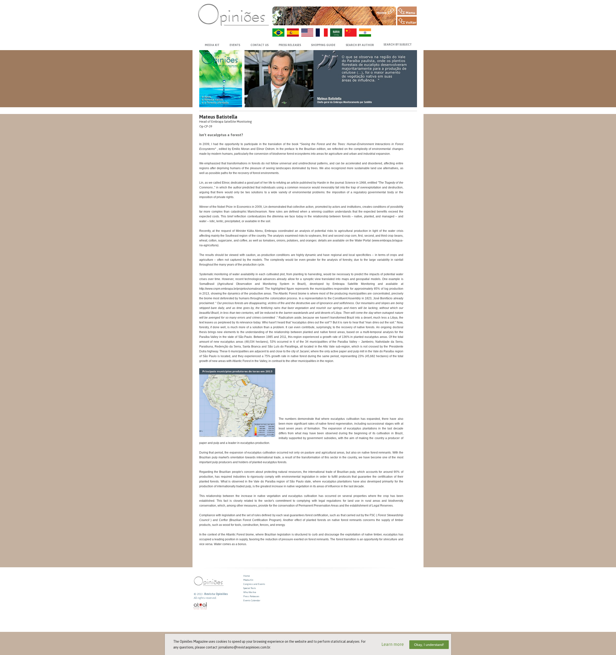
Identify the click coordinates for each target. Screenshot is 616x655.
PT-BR (278, 32)
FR (322, 32)
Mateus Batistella (218, 117)
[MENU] (407, 11)
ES (293, 32)
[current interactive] (200, 606)
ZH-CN (351, 32)
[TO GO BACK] (407, 21)
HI (365, 32)
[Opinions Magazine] (233, 14)
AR (336, 32)
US (307, 32)
